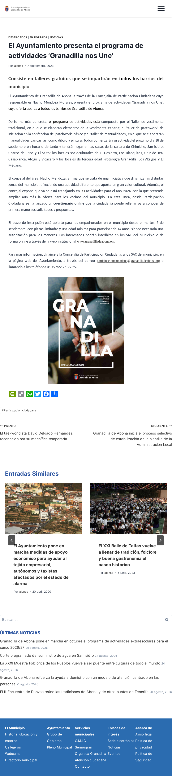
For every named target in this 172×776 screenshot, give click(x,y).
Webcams (12, 753)
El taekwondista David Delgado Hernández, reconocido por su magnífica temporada (36, 432)
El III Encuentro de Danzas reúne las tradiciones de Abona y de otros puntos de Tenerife (74, 692)
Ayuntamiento (58, 728)
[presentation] (43, 508)
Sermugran (83, 747)
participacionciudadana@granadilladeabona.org (128, 261)
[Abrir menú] (161, 8)
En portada (38, 37)
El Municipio (15, 728)
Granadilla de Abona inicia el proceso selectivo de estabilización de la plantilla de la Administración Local (132, 435)
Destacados (17, 37)
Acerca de (143, 728)
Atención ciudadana (90, 760)
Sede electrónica (121, 741)
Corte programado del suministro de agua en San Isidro (47, 655)
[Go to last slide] (11, 540)
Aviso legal (143, 734)
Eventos (114, 753)
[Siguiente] (160, 540)
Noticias (56, 37)
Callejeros (13, 747)
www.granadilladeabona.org (96, 241)
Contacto (82, 766)
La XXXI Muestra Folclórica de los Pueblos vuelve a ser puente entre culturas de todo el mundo (80, 663)
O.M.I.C (80, 741)
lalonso (18, 65)
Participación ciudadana (19, 410)
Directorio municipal (21, 760)
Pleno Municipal (59, 747)
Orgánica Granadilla (90, 753)
